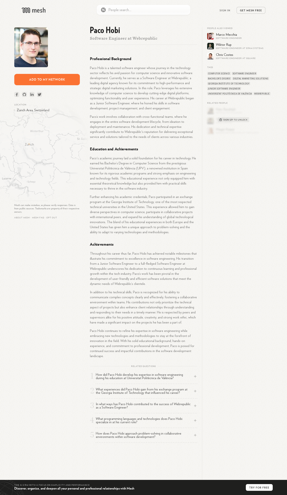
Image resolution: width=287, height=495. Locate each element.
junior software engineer (224, 88)
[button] (38, 217)
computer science (219, 73)
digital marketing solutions (250, 78)
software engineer (244, 73)
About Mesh (22, 218)
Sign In (225, 10)
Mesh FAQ (38, 218)
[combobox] (143, 10)
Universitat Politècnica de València (230, 93)
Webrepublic (262, 93)
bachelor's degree (219, 78)
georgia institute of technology (229, 83)
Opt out (51, 218)
